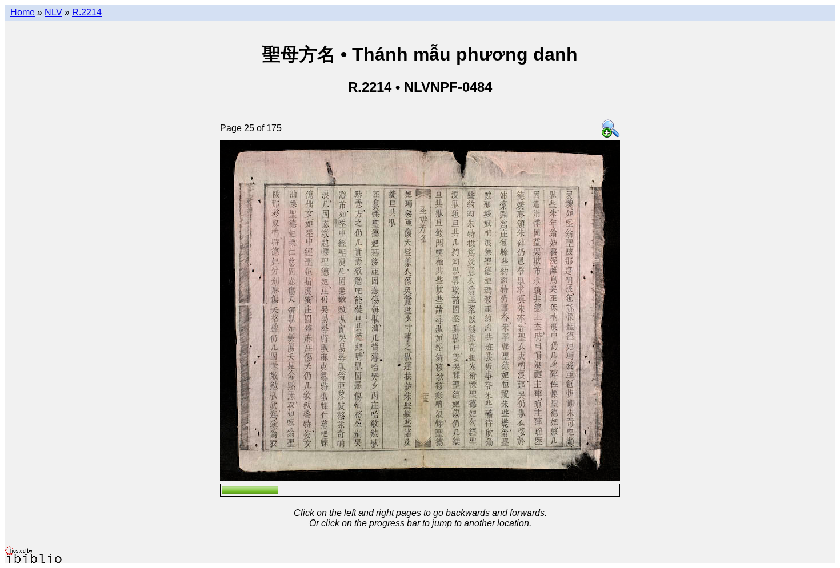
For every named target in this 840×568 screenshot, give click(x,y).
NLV (53, 12)
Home (22, 12)
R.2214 (87, 12)
